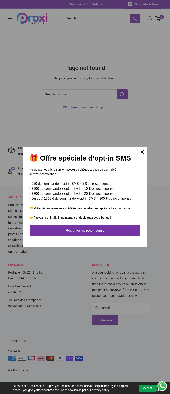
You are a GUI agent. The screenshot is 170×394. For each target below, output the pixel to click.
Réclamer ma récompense (85, 230)
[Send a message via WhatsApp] (162, 386)
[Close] (142, 152)
